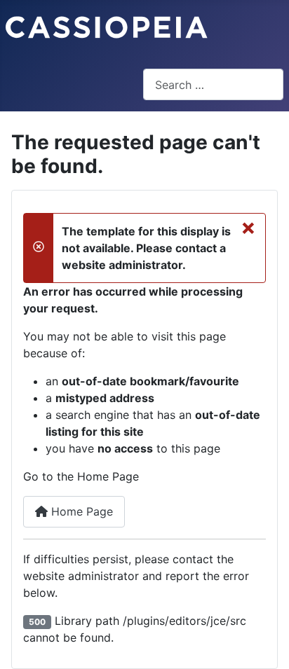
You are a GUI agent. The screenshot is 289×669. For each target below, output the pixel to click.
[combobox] (213, 84)
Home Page (80, 511)
